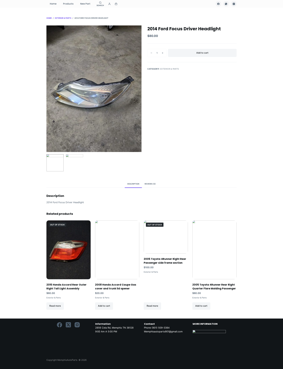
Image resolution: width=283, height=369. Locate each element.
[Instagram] (234, 4)
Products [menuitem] (68, 3)
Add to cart (202, 52)
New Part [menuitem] (85, 3)
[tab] (133, 184)
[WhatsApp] (226, 4)
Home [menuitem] (53, 3)
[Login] (109, 4)
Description (133, 184)
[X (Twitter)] (68, 324)
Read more (55, 305)
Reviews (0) (150, 184)
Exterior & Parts (169, 69)
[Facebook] (218, 4)
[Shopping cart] (116, 4)
